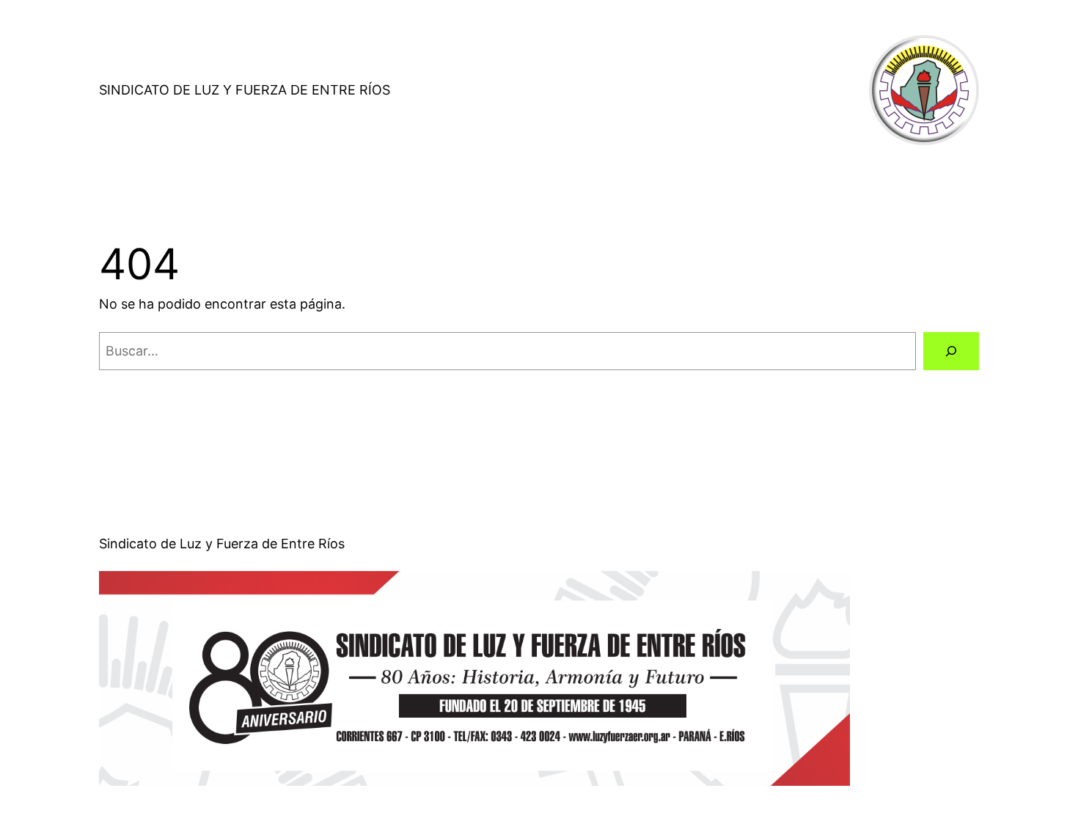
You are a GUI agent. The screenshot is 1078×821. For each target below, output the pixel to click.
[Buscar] (951, 351)
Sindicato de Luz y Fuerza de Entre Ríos (244, 89)
